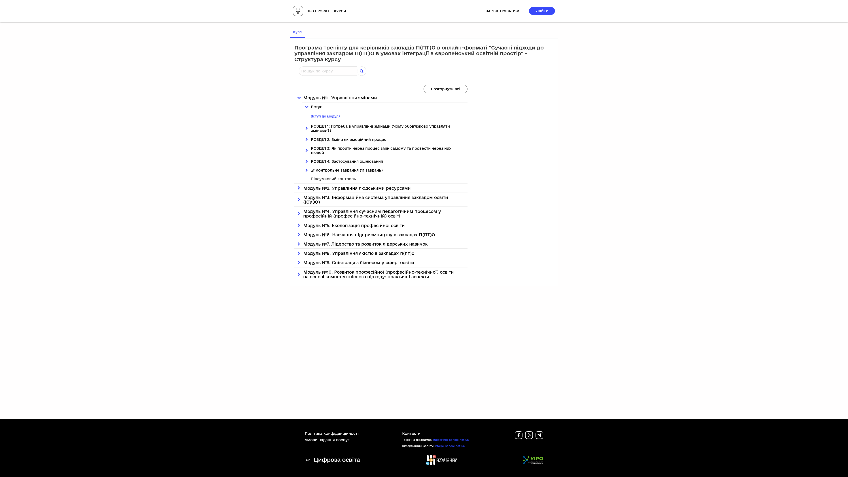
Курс (299, 32)
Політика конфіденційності (332, 433)
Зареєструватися (503, 11)
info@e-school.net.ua (449, 445)
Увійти (542, 11)
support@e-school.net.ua (451, 439)
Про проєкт (318, 11)
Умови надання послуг (327, 440)
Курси (340, 11)
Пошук (361, 71)
